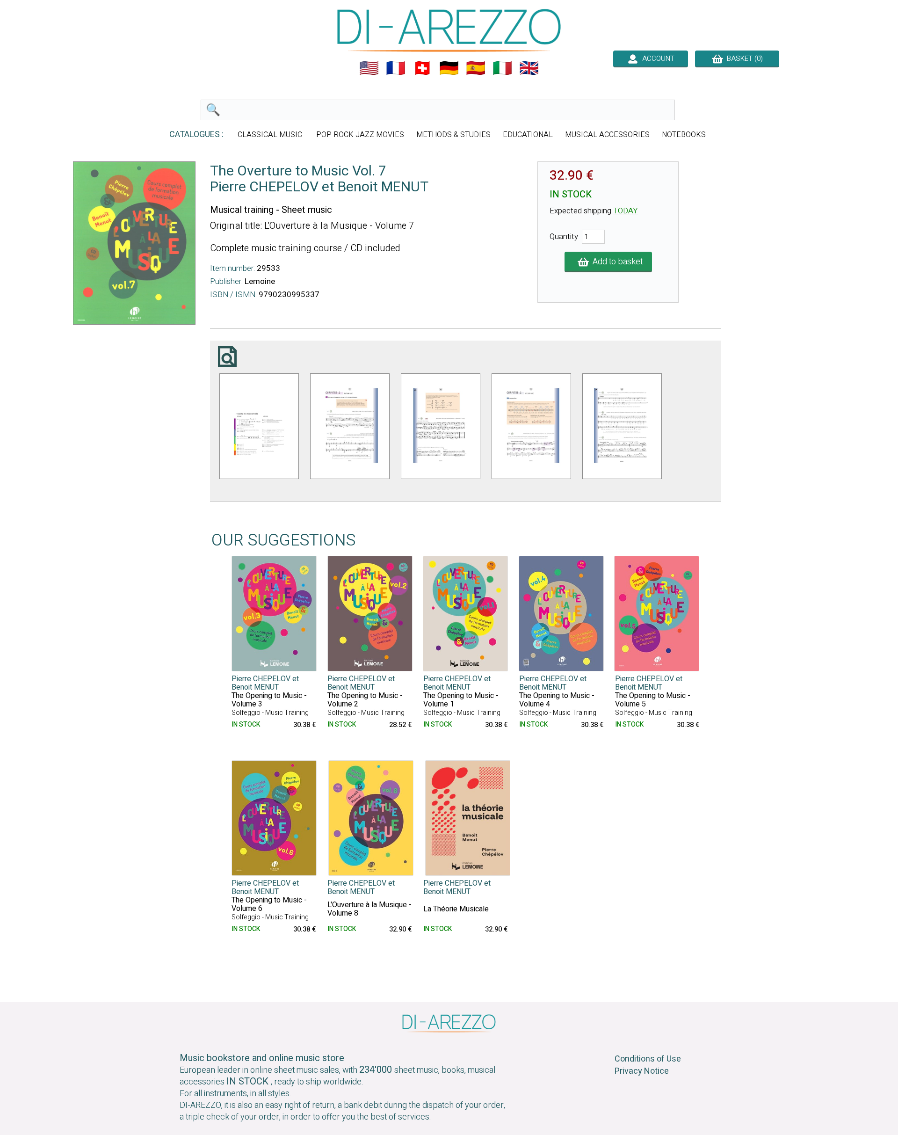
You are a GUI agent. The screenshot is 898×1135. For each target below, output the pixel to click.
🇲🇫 (396, 68)
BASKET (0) (743, 58)
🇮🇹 (502, 68)
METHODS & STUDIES (453, 134)
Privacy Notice (642, 1071)
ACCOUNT (656, 58)
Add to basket (616, 261)
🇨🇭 (422, 68)
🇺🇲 (369, 68)
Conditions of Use (648, 1059)
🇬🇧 (529, 68)
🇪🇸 (475, 68)
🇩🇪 (449, 68)
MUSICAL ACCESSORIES (607, 134)
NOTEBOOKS (684, 134)
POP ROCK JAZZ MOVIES (360, 134)
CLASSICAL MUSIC (271, 134)
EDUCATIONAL (528, 134)
